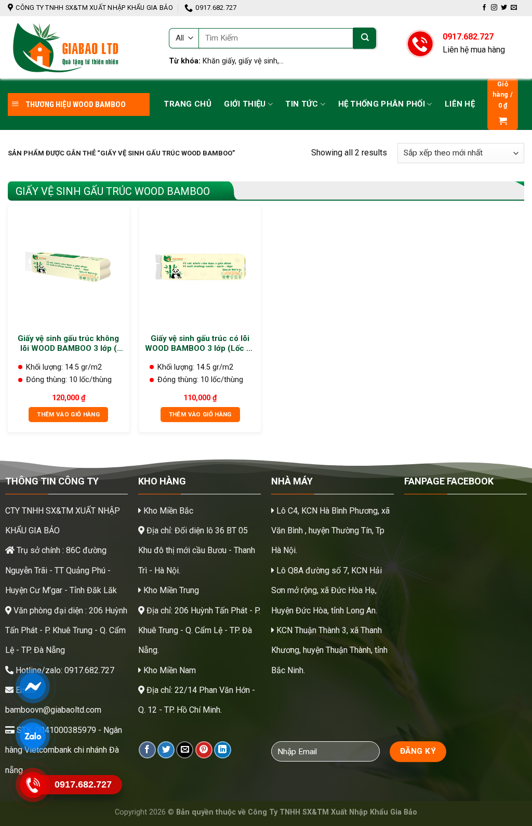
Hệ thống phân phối (381, 104)
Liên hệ (460, 104)
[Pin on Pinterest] (203, 749)
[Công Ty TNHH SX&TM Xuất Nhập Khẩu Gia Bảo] (80, 47)
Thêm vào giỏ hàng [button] (68, 414)
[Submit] (364, 38)
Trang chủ (187, 104)
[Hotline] (32, 785)
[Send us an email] (514, 7)
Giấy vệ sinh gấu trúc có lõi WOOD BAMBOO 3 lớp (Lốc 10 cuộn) (200, 344)
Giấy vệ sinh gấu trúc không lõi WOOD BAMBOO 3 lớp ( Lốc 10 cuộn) (68, 344)
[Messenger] (32, 686)
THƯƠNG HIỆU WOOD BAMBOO (75, 104)
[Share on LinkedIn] (222, 749)
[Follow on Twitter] (504, 7)
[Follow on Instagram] (494, 7)
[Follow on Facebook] (484, 7)
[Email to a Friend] (184, 749)
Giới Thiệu (244, 104)
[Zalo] (32, 735)
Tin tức (301, 104)
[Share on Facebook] (147, 749)
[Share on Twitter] (166, 749)
